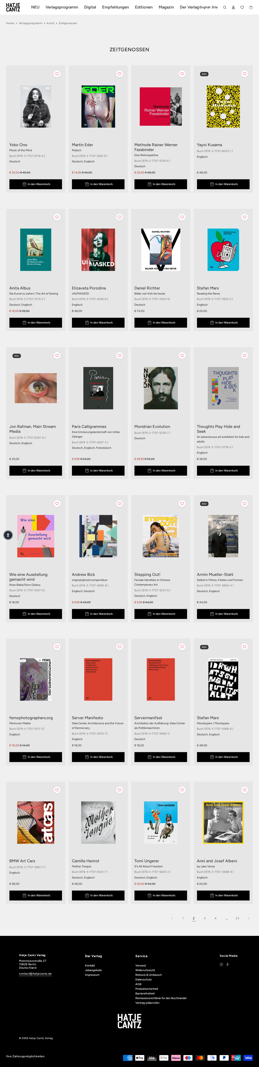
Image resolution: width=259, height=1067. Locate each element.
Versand (140, 965)
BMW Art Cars (22, 860)
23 (237, 918)
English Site (209, 7)
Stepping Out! (147, 574)
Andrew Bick (83, 574)
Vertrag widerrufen (147, 1003)
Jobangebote (93, 970)
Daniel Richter (147, 288)
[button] (8, 535)
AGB (138, 984)
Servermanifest (148, 717)
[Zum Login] (233, 7)
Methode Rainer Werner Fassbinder (156, 147)
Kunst (50, 23)
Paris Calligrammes (89, 426)
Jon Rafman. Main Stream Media (32, 429)
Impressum (92, 975)
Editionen (144, 7)
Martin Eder (82, 144)
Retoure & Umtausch (148, 975)
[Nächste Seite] (248, 918)
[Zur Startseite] (18, 7)
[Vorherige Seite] (172, 918)
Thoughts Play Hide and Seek (218, 429)
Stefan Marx (208, 288)
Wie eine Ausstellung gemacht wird (28, 577)
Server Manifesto (87, 717)
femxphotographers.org (31, 717)
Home (10, 23)
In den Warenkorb (39, 184)
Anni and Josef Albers (217, 860)
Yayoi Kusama (209, 144)
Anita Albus (19, 288)
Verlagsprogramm (30, 23)
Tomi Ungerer (146, 860)
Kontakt (90, 965)
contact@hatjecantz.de (35, 973)
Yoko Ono (18, 144)
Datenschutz (143, 979)
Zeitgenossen (68, 23)
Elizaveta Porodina (89, 288)
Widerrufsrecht (145, 970)
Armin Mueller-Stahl (215, 574)
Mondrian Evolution (152, 426)
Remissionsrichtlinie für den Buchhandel (160, 998)
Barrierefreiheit (145, 993)
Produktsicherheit (146, 989)
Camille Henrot (85, 860)
